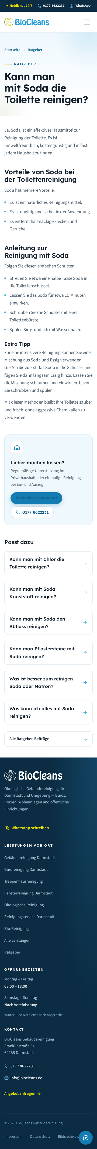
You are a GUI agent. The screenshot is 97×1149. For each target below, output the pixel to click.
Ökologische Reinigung (24, 905)
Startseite (12, 50)
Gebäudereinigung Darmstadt (29, 858)
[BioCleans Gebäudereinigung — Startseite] (26, 22)
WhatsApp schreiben (30, 828)
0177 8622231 (54, 5)
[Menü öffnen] (87, 22)
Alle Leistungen (17, 940)
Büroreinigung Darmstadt (26, 869)
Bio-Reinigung (16, 928)
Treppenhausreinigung (23, 881)
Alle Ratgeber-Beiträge (29, 739)
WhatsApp (82, 5)
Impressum (13, 1136)
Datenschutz (40, 1136)
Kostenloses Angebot (36, 497)
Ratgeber (35, 50)
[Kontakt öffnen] (86, 1138)
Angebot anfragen (19, 1093)
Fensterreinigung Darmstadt (28, 893)
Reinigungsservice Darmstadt (29, 917)
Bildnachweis (68, 1136)
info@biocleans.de (26, 1078)
